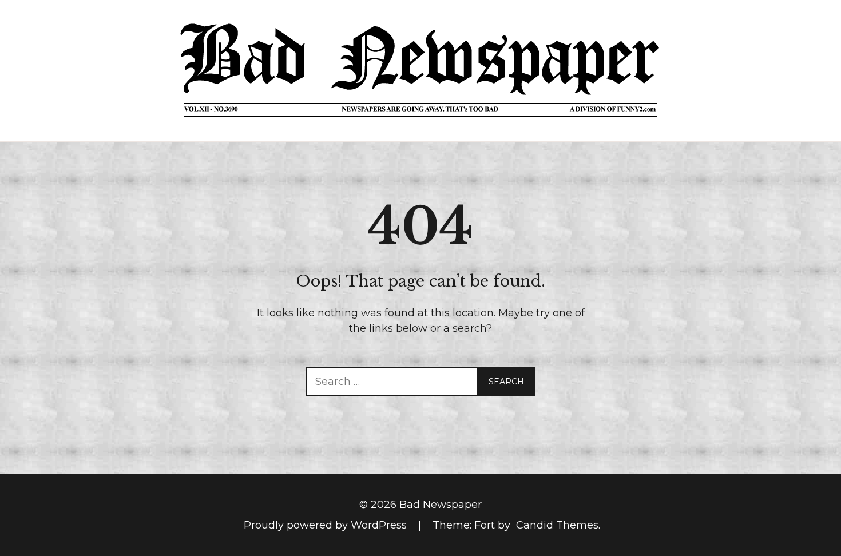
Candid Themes (557, 525)
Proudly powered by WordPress (327, 525)
